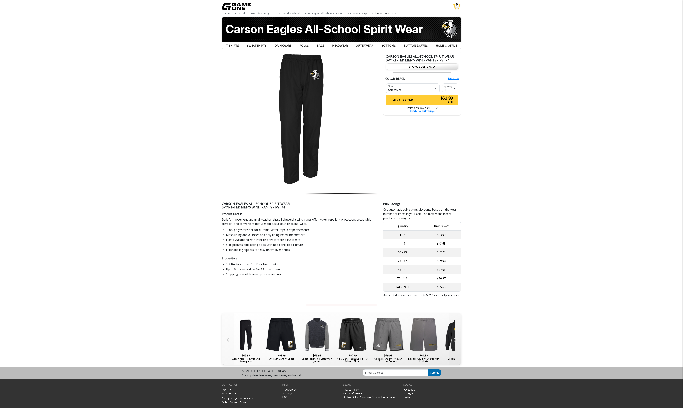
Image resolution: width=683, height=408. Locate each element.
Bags (320, 46)
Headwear (340, 46)
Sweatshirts (257, 46)
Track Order (289, 389)
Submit (434, 372)
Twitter (407, 397)
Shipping (287, 393)
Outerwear (364, 46)
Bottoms (388, 46)
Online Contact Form (234, 402)
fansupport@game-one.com (238, 398)
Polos (304, 46)
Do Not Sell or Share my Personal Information (369, 397)
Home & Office (446, 46)
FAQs (285, 397)
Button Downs (416, 46)
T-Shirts (232, 46)
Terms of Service (352, 393)
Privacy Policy (351, 389)
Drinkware (283, 46)
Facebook (409, 389)
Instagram (409, 393)
